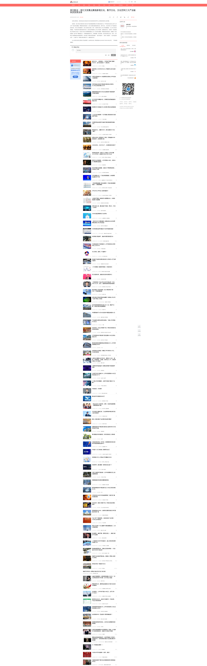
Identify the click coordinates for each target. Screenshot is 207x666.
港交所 (107, 263)
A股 (79, 5)
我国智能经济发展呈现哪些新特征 (100, 480)
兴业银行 (105, 553)
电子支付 (102, 81)
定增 (105, 530)
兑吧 (105, 81)
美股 (89, 5)
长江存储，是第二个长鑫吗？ (99, 251)
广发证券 (107, 180)
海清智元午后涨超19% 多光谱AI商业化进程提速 (104, 107)
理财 (99, 5)
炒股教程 (103, 588)
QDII (103, 362)
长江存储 (103, 256)
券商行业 (110, 180)
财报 (103, 294)
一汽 (102, 347)
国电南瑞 (106, 515)
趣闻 (102, 317)
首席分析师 (103, 393)
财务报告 (107, 88)
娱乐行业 (102, 142)
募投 (102, 530)
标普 (110, 233)
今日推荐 (122, 45)
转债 (106, 423)
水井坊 (102, 626)
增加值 (103, 657)
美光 (106, 256)
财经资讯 (103, 271)
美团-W (107, 507)
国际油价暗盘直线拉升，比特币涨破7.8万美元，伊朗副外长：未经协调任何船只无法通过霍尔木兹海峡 (104, 639)
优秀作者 (128, 45)
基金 (94, 5)
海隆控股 (102, 431)
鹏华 (102, 362)
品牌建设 (108, 218)
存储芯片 (107, 134)
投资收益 (109, 157)
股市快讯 (102, 611)
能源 (114, 5)
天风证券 (103, 499)
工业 (102, 507)
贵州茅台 (107, 588)
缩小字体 (113, 17)
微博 (121, 17)
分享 (128, 17)
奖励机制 (134, 101)
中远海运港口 (103, 248)
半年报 (102, 385)
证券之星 (81, 17)
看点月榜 (133, 45)
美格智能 (105, 611)
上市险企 (105, 157)
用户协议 (125, 103)
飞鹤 (103, 324)
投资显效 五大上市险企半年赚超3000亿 (102, 457)
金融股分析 (103, 180)
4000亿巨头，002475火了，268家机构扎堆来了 (104, 145)
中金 (103, 522)
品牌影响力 (104, 218)
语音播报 (110, 17)
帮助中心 (130, 103)
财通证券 (105, 225)
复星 (103, 309)
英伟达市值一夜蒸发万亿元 (98, 563)
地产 (97, 573)
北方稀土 (110, 560)
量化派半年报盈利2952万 (98, 396)
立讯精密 (103, 149)
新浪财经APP (112, 1)
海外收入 (107, 195)
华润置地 (106, 317)
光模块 (105, 119)
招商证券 (102, 370)
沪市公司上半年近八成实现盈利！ (100, 190)
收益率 (108, 233)
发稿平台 (130, 101)
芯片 (102, 492)
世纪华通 (103, 172)
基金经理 (107, 149)
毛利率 (110, 134)
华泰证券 (103, 416)
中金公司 (107, 286)
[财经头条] (74, 2)
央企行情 (103, 195)
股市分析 (103, 560)
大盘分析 (103, 454)
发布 (113, 55)
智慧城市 (102, 263)
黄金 (104, 5)
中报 (103, 119)
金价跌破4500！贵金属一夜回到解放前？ (102, 614)
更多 (132, 5)
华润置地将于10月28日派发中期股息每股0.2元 (103, 312)
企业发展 (103, 134)
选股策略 (107, 408)
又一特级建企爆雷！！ (97, 644)
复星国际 (103, 446)
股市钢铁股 (103, 355)
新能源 (103, 515)
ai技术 (102, 378)
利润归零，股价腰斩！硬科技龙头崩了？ (102, 464)
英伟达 (103, 568)
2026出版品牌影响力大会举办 (99, 213)
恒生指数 (108, 271)
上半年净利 (109, 355)
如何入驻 (125, 101)
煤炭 (111, 187)
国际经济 (105, 233)
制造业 (106, 657)
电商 (102, 210)
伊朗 (109, 641)
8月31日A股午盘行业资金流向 (126, 31)
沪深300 (109, 454)
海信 (105, 263)
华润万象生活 (103, 88)
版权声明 (121, 103)
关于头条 (121, 101)
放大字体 (117, 17)
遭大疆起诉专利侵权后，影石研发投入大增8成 (103, 434)
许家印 (103, 634)
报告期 (107, 73)
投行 (110, 286)
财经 (103, 157)
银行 (103, 553)
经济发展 (107, 484)
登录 (106, 55)
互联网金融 (120, 5)
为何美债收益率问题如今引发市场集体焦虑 (102, 228)
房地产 (127, 5)
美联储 (105, 664)
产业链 (109, 187)
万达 (102, 126)
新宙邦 (103, 603)
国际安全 (106, 641)
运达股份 (109, 596)
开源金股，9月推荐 (97, 388)
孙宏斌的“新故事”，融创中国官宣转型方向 (102, 236)
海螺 (106, 355)
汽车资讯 (103, 545)
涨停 (108, 142)
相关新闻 (74, 61)
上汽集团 (107, 545)
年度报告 (103, 73)
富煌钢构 (103, 649)
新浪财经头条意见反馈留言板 (126, 97)
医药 (106, 187)
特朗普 (111, 641)
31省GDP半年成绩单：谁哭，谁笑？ (101, 652)
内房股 (104, 126)
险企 (108, 461)
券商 (105, 279)
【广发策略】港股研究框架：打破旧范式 (102, 266)
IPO (105, 309)
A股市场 (105, 385)
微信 (124, 17)
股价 (102, 469)
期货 (109, 5)
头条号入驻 (122, 21)
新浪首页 (139, 327)
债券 (102, 96)
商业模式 (104, 210)
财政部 (108, 664)
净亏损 (105, 477)
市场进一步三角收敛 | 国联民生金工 (101, 449)
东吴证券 (102, 279)
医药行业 (103, 187)
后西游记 (105, 142)
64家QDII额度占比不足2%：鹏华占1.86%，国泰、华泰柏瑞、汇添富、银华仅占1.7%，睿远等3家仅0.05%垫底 (104, 360)
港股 (84, 5)
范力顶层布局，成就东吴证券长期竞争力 (102, 274)
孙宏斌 (104, 241)
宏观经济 (73, 5)
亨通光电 (107, 560)
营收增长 (107, 172)
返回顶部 (139, 339)
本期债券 (105, 96)
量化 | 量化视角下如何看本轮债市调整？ (102, 419)
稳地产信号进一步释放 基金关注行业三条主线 (94, 571)
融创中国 (107, 126)
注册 (135, 1)
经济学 (103, 423)
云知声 (104, 378)
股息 (103, 317)
